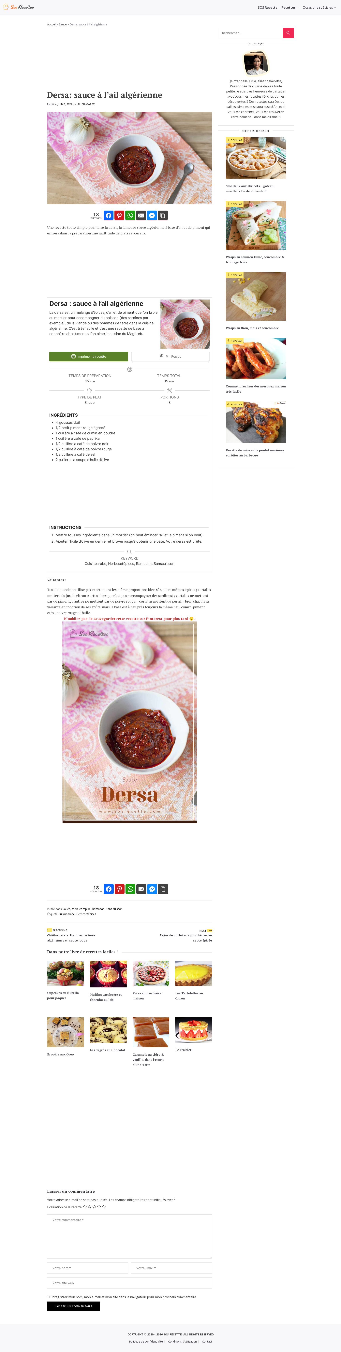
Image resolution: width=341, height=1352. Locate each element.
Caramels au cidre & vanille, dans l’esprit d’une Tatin (148, 1059)
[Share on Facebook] (108, 216)
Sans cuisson (114, 909)
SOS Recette (267, 7)
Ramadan (98, 909)
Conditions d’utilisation (182, 1341)
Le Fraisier (183, 1050)
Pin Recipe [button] (173, 356)
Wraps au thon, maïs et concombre (252, 328)
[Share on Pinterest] (119, 216)
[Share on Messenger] (152, 216)
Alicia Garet (86, 104)
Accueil (51, 24)
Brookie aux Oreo (60, 1054)
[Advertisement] (129, 60)
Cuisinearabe (66, 914)
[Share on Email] (141, 216)
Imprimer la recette (91, 356)
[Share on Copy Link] (163, 216)
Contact (207, 1341)
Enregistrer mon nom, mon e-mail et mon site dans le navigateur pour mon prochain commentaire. (124, 1297)
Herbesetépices (86, 914)
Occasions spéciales (318, 7)
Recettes (288, 7)
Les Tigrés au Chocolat (107, 1050)
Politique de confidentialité (146, 1341)
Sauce (63, 24)
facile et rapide (81, 909)
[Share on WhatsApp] (130, 216)
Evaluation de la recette (64, 1207)
